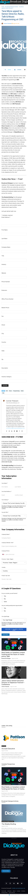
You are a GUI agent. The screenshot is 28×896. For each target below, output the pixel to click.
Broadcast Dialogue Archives (11, 6)
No (5, 599)
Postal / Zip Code (6, 575)
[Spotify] (16, 430)
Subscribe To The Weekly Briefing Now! (14, 629)
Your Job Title (5, 512)
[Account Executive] (14, 738)
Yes (5, 596)
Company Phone (5, 551)
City (3, 333)
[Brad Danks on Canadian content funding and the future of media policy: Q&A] (14, 644)
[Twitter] (19, 430)
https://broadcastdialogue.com (12, 402)
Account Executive (8, 749)
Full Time (4, 746)
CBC (7, 390)
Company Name (6, 247)
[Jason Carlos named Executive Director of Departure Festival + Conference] (14, 672)
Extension (4, 290)
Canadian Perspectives (6, 649)
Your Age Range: (5, 616)
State (3, 350)
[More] (24, 69)
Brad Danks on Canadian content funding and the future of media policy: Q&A (13, 654)
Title (3, 256)
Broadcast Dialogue (6, 658)
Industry (4, 264)
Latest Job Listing (7, 725)
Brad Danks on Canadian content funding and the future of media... (13, 788)
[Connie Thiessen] (3, 23)
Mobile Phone (5, 307)
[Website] (22, 430)
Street (3, 325)
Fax (3, 316)
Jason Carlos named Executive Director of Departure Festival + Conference (13, 682)
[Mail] (14, 430)
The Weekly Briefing (9, 824)
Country (4, 342)
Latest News (4, 678)
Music (10, 390)
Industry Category (6, 376)
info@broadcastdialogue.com (18, 888)
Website (4, 273)
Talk (3, 393)
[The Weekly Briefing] (14, 813)
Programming (16, 390)
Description (5, 368)
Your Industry (5, 499)
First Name (5, 230)
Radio (22, 390)
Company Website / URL (8, 542)
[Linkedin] (11, 430)
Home (3, 6)
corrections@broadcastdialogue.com (15, 428)
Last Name (4, 238)
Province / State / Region (7, 559)
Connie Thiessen (7, 23)
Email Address (6, 217)
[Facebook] (6, 430)
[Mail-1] (21, 883)
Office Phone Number (7, 299)
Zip (2, 359)
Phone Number (6, 281)
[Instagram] (9, 430)
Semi (5, 601)
